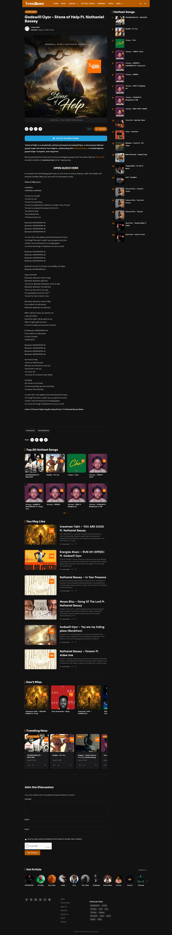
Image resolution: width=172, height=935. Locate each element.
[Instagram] (36, 900)
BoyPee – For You (53, 475)
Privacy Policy (65, 903)
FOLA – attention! (132, 132)
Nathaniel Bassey (80, 148)
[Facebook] (26, 900)
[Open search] (141, 4)
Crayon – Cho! (73, 475)
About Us (64, 907)
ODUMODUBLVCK (95, 905)
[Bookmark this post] (76, 544)
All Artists (142, 870)
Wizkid (99, 919)
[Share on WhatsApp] (26, 129)
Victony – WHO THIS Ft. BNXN (136, 109)
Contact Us (64, 914)
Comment (102, 129)
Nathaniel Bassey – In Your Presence (83, 577)
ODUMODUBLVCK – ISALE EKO (34, 756)
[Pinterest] (49, 900)
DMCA (63, 918)
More (118, 3)
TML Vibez (93, 912)
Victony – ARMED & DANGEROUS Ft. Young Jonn (34, 507)
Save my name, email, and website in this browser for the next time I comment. (54, 839)
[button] (36, 129)
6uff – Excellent (131, 177)
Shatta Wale (94, 916)
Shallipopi (101, 912)
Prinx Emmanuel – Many (61, 711)
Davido (108, 916)
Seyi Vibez (93, 909)
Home (56, 3)
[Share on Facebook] (40, 129)
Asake (100, 909)
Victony (102, 916)
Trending (101, 3)
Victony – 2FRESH (53, 504)
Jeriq (106, 909)
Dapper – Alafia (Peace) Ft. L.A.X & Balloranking (87, 756)
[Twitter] (31, 900)
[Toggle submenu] (77, 3)
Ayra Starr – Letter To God (135, 234)
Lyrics (110, 3)
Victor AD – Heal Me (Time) (135, 120)
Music (63, 3)
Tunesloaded (35, 27)
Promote (63, 922)
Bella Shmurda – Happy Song (136, 154)
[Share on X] (31, 129)
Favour (99, 157)
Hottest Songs (88, 3)
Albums (72, 3)
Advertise (64, 910)
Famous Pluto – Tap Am (134, 212)
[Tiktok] (45, 900)
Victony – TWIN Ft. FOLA (134, 52)
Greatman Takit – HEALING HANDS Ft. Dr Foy (35, 712)
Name (27, 819)
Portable (104, 905)
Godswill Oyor (30, 430)
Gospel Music (31, 12)
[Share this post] (44, 765)
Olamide (93, 919)
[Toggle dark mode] (145, 4)
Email (27, 829)
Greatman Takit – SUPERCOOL (84, 712)
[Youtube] (40, 900)
